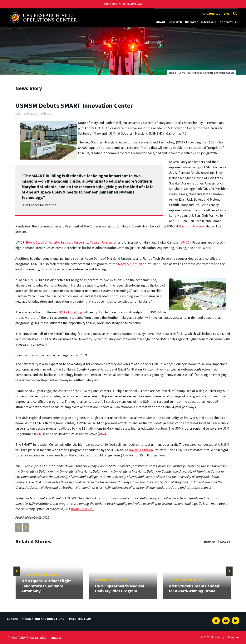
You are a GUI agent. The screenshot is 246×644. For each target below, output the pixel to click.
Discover (191, 22)
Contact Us (228, 22)
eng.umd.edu (211, 14)
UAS (18, 113)
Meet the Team (80, 619)
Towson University (103, 242)
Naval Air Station (130, 264)
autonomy (31, 113)
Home (172, 72)
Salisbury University (74, 242)
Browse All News (216, 541)
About (160, 22)
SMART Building (70, 312)
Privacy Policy (16, 637)
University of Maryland (123, 4)
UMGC (184, 242)
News (182, 72)
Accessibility (38, 637)
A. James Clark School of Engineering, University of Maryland (43, 12)
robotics (46, 113)
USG (102, 434)
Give (226, 14)
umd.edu (56, 637)
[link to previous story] (18, 527)
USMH (39, 434)
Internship (209, 22)
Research (175, 22)
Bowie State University (42, 242)
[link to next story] (26, 527)
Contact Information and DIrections (35, 619)
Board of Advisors (192, 226)
